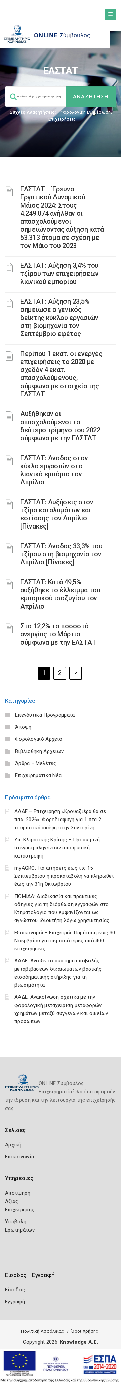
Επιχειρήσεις (62, 119)
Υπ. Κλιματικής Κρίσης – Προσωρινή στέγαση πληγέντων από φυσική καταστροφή (57, 848)
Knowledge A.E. (79, 1342)
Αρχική (13, 1145)
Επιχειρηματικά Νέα (38, 775)
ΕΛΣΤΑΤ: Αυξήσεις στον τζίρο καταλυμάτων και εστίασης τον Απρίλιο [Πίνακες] (56, 514)
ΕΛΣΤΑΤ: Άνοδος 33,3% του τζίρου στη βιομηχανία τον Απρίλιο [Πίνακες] (61, 554)
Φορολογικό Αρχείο (38, 739)
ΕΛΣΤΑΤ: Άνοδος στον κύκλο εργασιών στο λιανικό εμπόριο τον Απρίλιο (54, 470)
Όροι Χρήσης (84, 1331)
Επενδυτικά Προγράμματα (45, 715)
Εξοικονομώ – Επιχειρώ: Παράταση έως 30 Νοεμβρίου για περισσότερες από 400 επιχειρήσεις (64, 941)
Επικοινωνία (19, 1157)
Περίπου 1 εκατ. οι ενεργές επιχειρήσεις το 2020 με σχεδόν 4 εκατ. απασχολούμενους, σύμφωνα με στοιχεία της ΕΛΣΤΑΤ (61, 374)
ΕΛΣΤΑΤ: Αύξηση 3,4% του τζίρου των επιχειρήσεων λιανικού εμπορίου (59, 273)
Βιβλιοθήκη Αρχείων (39, 751)
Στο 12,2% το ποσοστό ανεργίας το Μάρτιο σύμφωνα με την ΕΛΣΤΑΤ (58, 634)
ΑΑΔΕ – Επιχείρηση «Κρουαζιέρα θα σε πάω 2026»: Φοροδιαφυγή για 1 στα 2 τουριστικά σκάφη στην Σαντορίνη (60, 819)
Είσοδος (15, 1290)
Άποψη (23, 727)
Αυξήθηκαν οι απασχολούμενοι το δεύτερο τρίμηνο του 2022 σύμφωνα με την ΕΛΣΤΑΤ (60, 426)
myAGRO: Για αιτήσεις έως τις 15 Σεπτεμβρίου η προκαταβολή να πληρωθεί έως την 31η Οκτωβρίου (64, 876)
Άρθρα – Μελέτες (35, 763)
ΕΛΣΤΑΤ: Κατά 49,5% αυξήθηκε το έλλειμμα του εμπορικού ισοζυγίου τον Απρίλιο (60, 594)
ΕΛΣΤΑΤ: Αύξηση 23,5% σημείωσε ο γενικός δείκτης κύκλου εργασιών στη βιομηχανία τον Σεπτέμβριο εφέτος (59, 317)
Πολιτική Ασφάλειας (42, 1331)
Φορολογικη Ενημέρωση (85, 112)
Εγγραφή (15, 1302)
